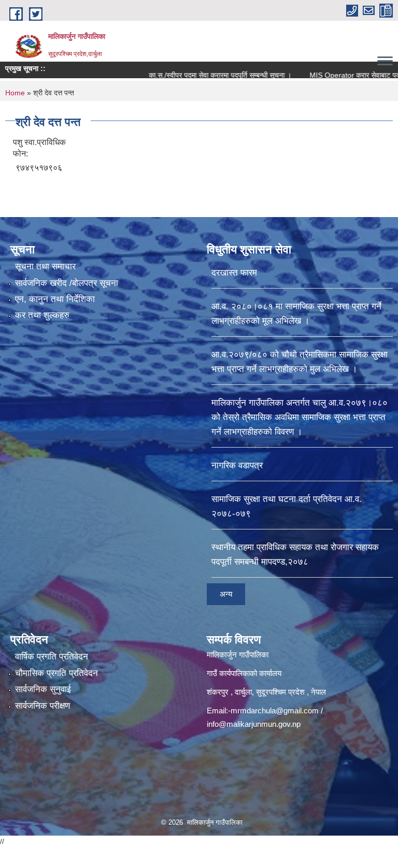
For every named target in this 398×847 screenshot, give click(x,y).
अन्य (226, 594)
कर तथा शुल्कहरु (42, 315)
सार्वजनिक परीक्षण (42, 706)
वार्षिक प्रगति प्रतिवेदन (51, 657)
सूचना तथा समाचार (45, 266)
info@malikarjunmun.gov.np (254, 724)
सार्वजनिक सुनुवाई (43, 689)
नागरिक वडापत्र (237, 465)
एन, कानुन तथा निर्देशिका (55, 299)
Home (15, 93)
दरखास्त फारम (234, 273)
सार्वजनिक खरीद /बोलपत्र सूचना (66, 283)
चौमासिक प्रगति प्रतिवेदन (56, 673)
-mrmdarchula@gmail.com (273, 710)
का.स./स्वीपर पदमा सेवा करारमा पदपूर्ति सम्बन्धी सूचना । (200, 75)
